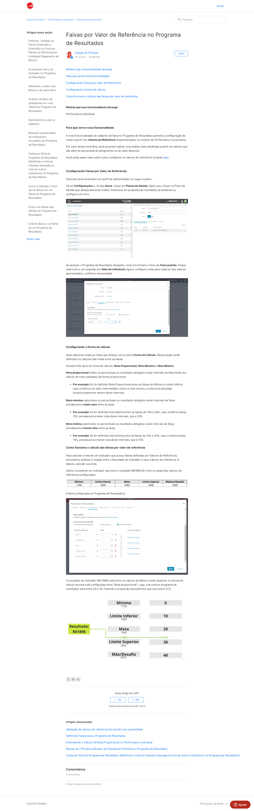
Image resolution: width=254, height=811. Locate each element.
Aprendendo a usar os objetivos (42, 122)
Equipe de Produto (86, 52)
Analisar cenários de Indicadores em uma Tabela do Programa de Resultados (42, 105)
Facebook (68, 679)
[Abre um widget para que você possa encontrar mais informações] (240, 805)
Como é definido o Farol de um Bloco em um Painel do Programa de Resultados (43, 192)
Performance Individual (60, 19)
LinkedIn (78, 679)
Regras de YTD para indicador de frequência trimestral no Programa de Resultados (116, 748)
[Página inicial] (30, 8)
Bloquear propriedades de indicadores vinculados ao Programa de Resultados (43, 138)
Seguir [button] (181, 53)
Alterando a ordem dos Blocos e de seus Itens (42, 88)
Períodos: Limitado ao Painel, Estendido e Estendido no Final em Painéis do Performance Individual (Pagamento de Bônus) (44, 50)
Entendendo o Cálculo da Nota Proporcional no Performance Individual (109, 742)
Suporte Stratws (35, 19)
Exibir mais (33, 239)
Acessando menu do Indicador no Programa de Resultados (42, 73)
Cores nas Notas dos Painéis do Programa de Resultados (43, 210)
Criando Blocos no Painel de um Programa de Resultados (43, 227)
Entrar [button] (220, 6)
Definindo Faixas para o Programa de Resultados (95, 735)
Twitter (73, 679)
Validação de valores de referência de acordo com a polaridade (104, 729)
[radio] (118, 699)
